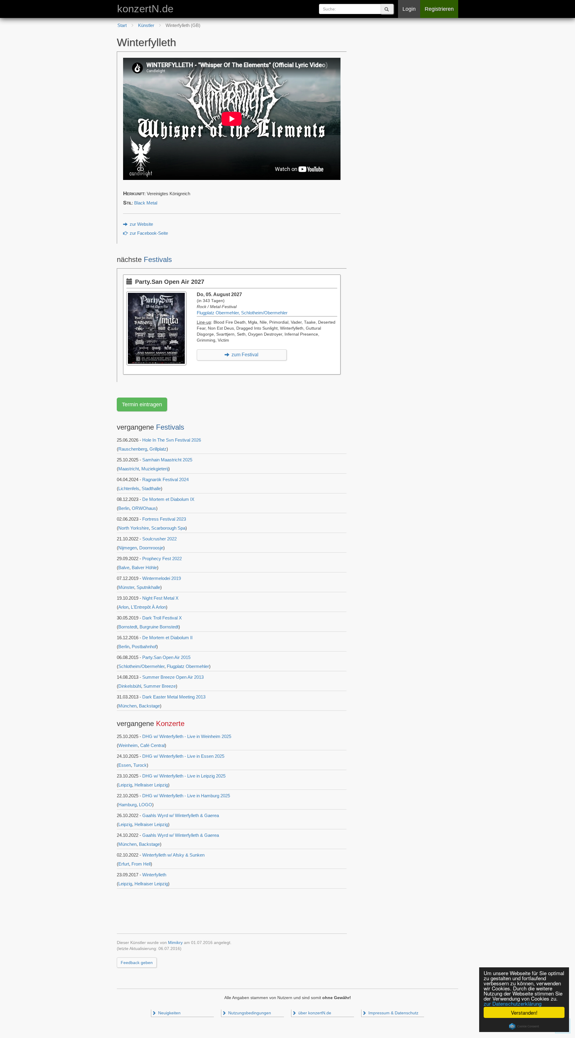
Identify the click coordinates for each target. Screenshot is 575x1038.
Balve (123, 567)
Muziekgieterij (154, 468)
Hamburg (127, 804)
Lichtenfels (128, 488)
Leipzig (125, 784)
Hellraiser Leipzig (151, 784)
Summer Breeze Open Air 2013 (173, 677)
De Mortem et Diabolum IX (168, 499)
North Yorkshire (133, 528)
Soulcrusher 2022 (159, 538)
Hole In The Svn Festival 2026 (171, 440)
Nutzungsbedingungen (249, 1013)
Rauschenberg (132, 448)
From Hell (141, 863)
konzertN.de (145, 8)
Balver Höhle (144, 567)
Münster (126, 587)
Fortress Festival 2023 (164, 519)
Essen (124, 765)
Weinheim (128, 745)
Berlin (123, 508)
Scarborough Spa (168, 528)
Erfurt (123, 863)
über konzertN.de (314, 1013)
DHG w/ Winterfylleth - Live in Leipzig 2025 (184, 775)
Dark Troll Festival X (162, 617)
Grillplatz (158, 448)
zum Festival (244, 354)
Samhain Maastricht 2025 (167, 459)
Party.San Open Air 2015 (166, 657)
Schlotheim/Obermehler (141, 666)
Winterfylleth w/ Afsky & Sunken (173, 854)
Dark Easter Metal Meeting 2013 (173, 696)
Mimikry (175, 942)
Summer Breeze (159, 686)
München (127, 705)
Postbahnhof (144, 646)
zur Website (140, 224)
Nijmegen (127, 547)
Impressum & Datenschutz (392, 1013)
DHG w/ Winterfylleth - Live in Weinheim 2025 (186, 736)
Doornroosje (151, 547)
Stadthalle (151, 488)
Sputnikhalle (148, 587)
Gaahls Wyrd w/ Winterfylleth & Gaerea (180, 815)
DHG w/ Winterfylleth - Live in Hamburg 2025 (186, 795)
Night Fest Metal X (160, 598)
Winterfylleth (154, 874)
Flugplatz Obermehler (188, 666)
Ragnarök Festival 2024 (165, 479)
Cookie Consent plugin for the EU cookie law (524, 1026)
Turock (140, 765)
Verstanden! (524, 1012)
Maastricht (128, 468)
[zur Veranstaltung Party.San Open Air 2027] (157, 294)
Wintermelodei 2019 (161, 578)
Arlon (123, 607)
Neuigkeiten (169, 1013)
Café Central (152, 745)
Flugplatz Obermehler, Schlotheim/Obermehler (242, 312)
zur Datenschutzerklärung (512, 1003)
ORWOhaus (144, 508)
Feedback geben (137, 962)
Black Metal (145, 203)
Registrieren (439, 9)
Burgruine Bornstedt (159, 626)
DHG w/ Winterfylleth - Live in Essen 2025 (183, 756)
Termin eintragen (142, 404)
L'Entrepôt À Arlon (148, 607)
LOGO (145, 804)
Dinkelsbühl (129, 686)
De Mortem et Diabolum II (167, 637)
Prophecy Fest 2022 (162, 558)
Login (409, 9)
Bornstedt (127, 626)
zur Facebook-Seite (148, 233)
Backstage (149, 705)
